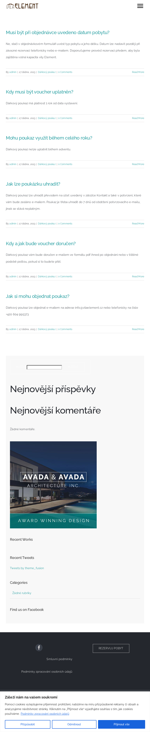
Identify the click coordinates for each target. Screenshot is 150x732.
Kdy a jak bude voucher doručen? (41, 243)
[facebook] (39, 647)
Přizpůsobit (28, 724)
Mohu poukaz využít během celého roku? (49, 138)
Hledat (21, 366)
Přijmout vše (121, 724)
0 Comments (65, 72)
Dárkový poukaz (47, 72)
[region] (75, 711)
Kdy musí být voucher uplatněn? (39, 92)
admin (12, 72)
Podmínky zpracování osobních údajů (45, 713)
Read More (138, 72)
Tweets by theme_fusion (27, 568)
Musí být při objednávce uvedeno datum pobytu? (58, 32)
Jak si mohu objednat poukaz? (38, 296)
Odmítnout (74, 724)
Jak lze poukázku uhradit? (33, 184)
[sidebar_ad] (53, 442)
